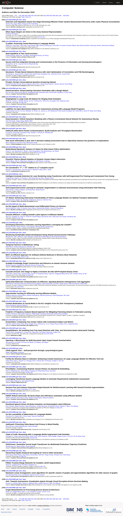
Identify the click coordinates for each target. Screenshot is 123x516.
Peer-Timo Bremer (55, 483)
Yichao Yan (45, 101)
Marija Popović (40, 189)
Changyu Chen (31, 360)
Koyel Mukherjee (58, 295)
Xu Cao (22, 111)
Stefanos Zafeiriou (48, 397)
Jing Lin (17, 161)
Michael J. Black (65, 406)
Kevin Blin (56, 45)
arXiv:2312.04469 (11, 412)
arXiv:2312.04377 (11, 128)
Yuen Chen (16, 45)
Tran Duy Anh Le (27, 169)
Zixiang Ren (9, 64)
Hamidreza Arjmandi (20, 283)
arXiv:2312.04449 (11, 348)
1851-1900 (34, 15)
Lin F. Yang (32, 389)
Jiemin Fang (17, 273)
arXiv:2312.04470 (11, 422)
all (30, 17)
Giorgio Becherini (42, 406)
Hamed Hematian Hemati (13, 84)
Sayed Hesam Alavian (47, 84)
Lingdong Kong (16, 464)
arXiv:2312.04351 (11, 51)
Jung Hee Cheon (56, 74)
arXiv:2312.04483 (11, 450)
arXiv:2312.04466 (11, 402)
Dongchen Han (10, 200)
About (2, 509)
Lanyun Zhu (27, 332)
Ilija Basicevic (49, 226)
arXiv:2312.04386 (11, 147)
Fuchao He (9, 132)
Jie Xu (15, 64)
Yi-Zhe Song (68, 92)
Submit (104, 2)
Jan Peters (55, 151)
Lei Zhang (47, 161)
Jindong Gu (32, 200)
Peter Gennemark (74, 283)
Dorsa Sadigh (52, 436)
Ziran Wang (97, 111)
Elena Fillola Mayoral (44, 236)
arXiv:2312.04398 (11, 174)
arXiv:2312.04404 (11, 204)
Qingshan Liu (33, 464)
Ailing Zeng (23, 161)
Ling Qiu (20, 64)
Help (8, 509)
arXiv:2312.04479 (11, 442)
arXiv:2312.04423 (11, 261)
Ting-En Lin (22, 360)
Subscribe (22, 509)
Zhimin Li (25, 483)
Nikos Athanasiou (30, 406)
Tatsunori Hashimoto (37, 416)
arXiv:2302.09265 (19, 286)
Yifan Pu (22, 216)
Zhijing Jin (9, 45)
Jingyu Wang (17, 23)
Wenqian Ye (29, 111)
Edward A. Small (33, 236)
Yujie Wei (8, 324)
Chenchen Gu (10, 416)
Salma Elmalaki (32, 426)
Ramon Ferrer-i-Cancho (37, 475)
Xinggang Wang (60, 273)
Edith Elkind (9, 246)
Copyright (30, 509)
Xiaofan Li (34, 132)
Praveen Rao (40, 265)
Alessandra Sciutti (31, 142)
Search (98, 2)
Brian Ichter (81, 436)
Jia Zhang (42, 332)
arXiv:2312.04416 (11, 232)
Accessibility (46, 509)
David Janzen (64, 283)
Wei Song (32, 178)
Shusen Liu (9, 483)
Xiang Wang (33, 454)
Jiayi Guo (8, 216)
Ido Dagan (45, 342)
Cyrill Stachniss (30, 189)
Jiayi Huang (9, 389)
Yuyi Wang (26, 55)
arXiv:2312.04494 (11, 479)
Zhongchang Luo (11, 446)
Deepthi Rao (21, 265)
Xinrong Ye (41, 132)
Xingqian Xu (15, 216)
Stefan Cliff (9, 352)
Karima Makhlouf (11, 208)
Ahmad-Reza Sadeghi (60, 314)
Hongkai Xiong (77, 273)
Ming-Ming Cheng (43, 371)
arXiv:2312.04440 (11, 338)
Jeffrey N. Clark (22, 236)
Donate (111, 2)
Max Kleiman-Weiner (83, 45)
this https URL (22, 102)
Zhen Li (8, 371)
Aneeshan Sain (43, 92)
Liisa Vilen (56, 283)
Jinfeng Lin (17, 381)
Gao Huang (62, 216)
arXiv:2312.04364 (11, 88)
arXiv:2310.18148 (48, 333)
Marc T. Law (25, 491)
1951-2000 (46, 15)
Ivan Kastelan (31, 226)
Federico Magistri (19, 189)
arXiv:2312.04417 (11, 242)
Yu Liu (47, 324)
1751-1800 (21, 15)
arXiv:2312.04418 (11, 252)
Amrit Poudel (9, 381)
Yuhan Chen (9, 360)
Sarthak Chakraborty (33, 295)
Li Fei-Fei (69, 436)
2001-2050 (52, 15)
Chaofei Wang (36, 216)
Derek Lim (9, 491)
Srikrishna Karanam (46, 295)
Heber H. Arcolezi (22, 208)
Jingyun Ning (20, 121)
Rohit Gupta (62, 111)
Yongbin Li (55, 360)
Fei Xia (75, 436)
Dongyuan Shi (26, 23)
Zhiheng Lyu (48, 45)
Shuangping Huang (36, 55)
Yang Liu (39, 200)
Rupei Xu (8, 256)
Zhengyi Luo (31, 161)
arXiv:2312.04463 (11, 377)
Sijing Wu (8, 101)
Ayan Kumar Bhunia (21, 92)
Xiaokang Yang (64, 101)
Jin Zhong (45, 55)
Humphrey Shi (71, 216)
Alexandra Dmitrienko (46, 314)
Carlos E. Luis (10, 151)
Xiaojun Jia (19, 200)
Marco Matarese (11, 142)
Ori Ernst (24, 342)
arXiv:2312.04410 (11, 212)
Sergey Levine (61, 436)
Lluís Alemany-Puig (11, 475)
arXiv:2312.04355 (11, 60)
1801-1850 (28, 15)
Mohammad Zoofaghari (34, 283)
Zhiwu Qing (24, 324)
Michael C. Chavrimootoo (13, 169)
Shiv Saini (66, 295)
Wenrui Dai (68, 273)
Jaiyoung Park (19, 74)
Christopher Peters (53, 406)
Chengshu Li (9, 436)
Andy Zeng (25, 436)
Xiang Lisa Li (19, 416)
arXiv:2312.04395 (11, 165)
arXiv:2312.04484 (11, 460)
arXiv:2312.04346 (11, 19)
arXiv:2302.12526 (40, 152)
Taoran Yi (34, 273)
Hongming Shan (73, 324)
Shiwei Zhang (16, 324)
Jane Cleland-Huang (28, 381)
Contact (14, 509)
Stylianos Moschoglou (35, 397)
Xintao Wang (24, 371)
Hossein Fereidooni (11, 314)
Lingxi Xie (51, 273)
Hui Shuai (25, 464)
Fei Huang (48, 360)
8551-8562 (66, 15)
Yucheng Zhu (38, 101)
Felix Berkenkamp (46, 151)
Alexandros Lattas (22, 397)
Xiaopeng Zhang (43, 273)
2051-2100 (58, 15)
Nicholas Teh (31, 246)
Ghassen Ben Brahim (43, 208)
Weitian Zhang (23, 101)
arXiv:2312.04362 (11, 80)
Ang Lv (16, 360)
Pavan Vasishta (30, 446)
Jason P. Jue (25, 256)
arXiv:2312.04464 (11, 385)
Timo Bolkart (74, 406)
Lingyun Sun (57, 332)
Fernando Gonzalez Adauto (67, 45)
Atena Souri (36, 84)
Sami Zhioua (32, 208)
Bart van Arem (39, 178)
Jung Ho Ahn (66, 74)
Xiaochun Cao (47, 200)
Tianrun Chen (10, 332)
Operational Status (6, 512)
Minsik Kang (36, 74)
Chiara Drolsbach (11, 305)
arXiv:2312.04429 (11, 291)
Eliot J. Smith (47, 169)
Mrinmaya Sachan (95, 45)
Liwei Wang (24, 389)
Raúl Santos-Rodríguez (59, 236)
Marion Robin (21, 446)
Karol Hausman (42, 436)
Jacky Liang (17, 436)
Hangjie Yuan (33, 324)
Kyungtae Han (70, 111)
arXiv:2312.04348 (11, 29)
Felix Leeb (23, 45)
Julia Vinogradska (34, 151)
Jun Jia (31, 101)
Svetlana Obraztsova (20, 246)
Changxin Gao (58, 454)
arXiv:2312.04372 (11, 107)
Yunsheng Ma (10, 111)
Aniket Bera (79, 111)
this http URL (41, 37)
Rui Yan (61, 360)
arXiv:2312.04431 (11, 301)
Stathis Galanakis (11, 397)
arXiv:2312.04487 (11, 471)
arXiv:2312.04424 (11, 269)
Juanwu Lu (44, 111)
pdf (17, 19)
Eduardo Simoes (30, 265)
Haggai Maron (17, 491)
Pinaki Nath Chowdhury (56, 92)
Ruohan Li (25, 178)
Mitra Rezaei (9, 283)
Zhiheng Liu (41, 324)
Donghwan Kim (45, 74)
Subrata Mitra (21, 295)
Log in (118, 2)
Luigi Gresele (31, 45)
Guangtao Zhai (54, 101)
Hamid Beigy (68, 84)
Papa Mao (35, 332)
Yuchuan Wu (40, 360)
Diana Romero (10, 426)
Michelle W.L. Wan (11, 236)
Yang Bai (25, 200)
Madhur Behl (28, 121)
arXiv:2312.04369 (11, 97)
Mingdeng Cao (15, 371)
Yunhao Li (15, 101)
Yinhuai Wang (10, 161)
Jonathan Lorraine (35, 491)
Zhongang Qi (33, 371)
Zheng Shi (16, 132)
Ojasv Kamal (40, 45)
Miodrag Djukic (40, 226)
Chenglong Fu (19, 332)
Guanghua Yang (25, 132)
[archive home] (6, 2)
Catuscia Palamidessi (56, 208)
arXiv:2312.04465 (11, 393)
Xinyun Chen (33, 436)
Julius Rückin (10, 189)
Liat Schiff (17, 342)
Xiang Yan (19, 55)
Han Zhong (17, 389)
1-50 (15, 15)
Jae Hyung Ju (10, 74)
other (24, 19)
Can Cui (17, 111)
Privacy (38, 509)
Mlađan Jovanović (18, 352)
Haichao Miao (17, 483)
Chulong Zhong (10, 55)
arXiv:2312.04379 (11, 138)
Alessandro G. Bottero (21, 151)
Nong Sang (66, 454)
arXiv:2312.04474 (11, 432)
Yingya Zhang (54, 324)
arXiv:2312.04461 (11, 367)
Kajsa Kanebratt (47, 283)
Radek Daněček (20, 406)
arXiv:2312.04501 (11, 487)
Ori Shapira (37, 342)
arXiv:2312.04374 (11, 117)
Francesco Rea (21, 142)
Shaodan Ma (49, 132)
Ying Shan (53, 371)
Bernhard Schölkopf (108, 45)
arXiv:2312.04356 (11, 70)
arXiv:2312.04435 (11, 328)
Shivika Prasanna (11, 265)
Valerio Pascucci (44, 483)
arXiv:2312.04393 (11, 157)
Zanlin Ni (28, 216)
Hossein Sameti (59, 84)
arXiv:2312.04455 (11, 356)
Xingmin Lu (17, 178)
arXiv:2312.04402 (11, 185)
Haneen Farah (49, 178)
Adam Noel (83, 283)
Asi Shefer (30, 342)
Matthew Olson (33, 483)
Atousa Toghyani (27, 84)
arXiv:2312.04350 (11, 41)
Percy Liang (27, 416)
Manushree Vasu (46, 216)
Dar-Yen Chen (10, 92)
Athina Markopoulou (21, 426)
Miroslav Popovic (11, 226)
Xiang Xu (8, 464)
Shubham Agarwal (11, 295)
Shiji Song (55, 216)
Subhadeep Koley (33, 92)
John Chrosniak (10, 121)
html (20, 19)
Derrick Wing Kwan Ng (31, 64)
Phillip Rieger (36, 314)
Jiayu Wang (25, 454)
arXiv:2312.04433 (11, 320)
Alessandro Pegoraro (24, 314)
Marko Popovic (21, 226)
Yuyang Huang (25, 273)
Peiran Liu (37, 111)
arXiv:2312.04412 (11, 222)
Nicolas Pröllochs (22, 305)
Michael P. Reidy (38, 169)
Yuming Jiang (16, 256)
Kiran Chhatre (10, 406)
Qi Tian (85, 273)
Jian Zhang (39, 161)
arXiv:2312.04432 (11, 309)
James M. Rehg (88, 111)
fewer (23, 17)
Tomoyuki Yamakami (12, 33)
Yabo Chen (9, 273)
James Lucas (46, 491)
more (27, 17)
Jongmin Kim (28, 74)
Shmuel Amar (10, 342)
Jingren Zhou (63, 324)
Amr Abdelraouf (52, 111)
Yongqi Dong (9, 178)
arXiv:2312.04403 (11, 195)
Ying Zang (49, 332)
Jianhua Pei (9, 23)
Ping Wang (34, 23)
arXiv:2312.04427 (11, 279)
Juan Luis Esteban (23, 475)
